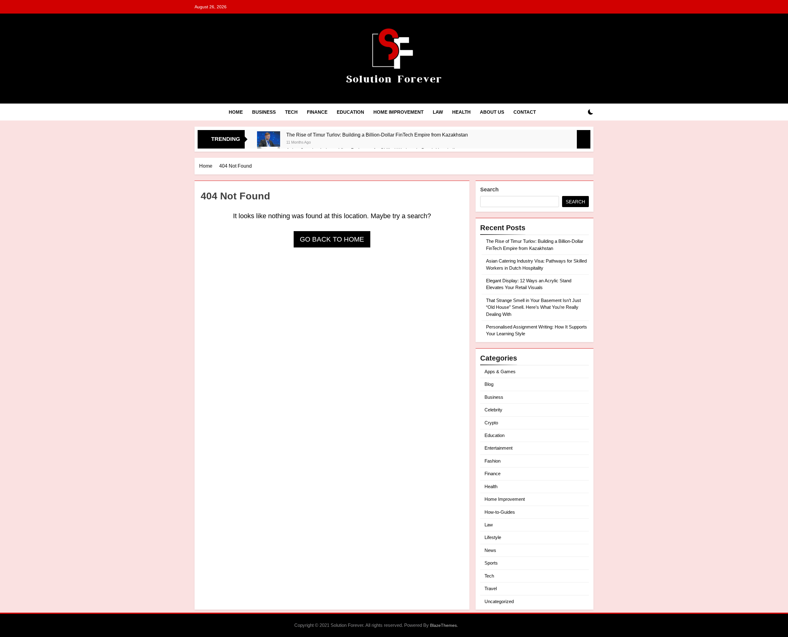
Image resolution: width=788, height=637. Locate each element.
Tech (291, 112)
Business (264, 112)
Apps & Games (500, 371)
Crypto (491, 422)
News (490, 550)
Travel (490, 588)
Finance (317, 112)
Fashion (492, 460)
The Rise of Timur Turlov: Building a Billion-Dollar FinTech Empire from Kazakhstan (377, 134)
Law (438, 112)
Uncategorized (499, 601)
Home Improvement (398, 112)
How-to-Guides (499, 512)
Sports (491, 563)
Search (489, 189)
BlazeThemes (443, 625)
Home (236, 112)
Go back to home (332, 239)
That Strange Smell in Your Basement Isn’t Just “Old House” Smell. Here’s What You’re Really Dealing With (533, 307)
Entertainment (498, 448)
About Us (492, 112)
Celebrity (493, 409)
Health (461, 112)
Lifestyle (492, 537)
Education (350, 112)
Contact (524, 112)
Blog (488, 384)
